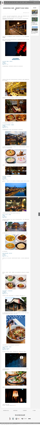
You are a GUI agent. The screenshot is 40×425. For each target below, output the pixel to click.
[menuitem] (9, 2)
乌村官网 (15, 424)
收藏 (35, 0)
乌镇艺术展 (13, 424)
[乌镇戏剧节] (18, 419)
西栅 (5, 18)
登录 (37, 0)
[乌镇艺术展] (29, 418)
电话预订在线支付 (33, 0)
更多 (16, 424)
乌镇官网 (30, 0)
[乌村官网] (13, 419)
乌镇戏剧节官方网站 (7, 424)
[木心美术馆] (24, 419)
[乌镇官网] (10, 418)
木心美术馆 (11, 424)
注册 (38, 0)
